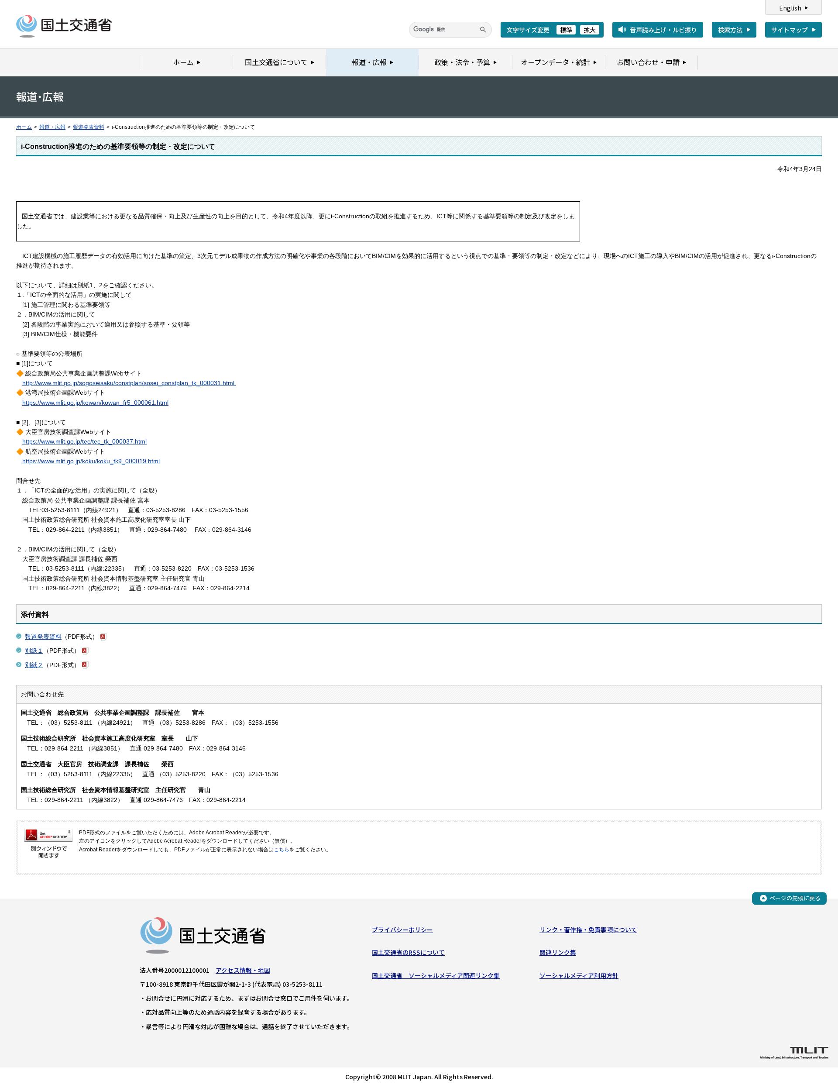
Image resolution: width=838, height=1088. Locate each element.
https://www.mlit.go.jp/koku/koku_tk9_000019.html (91, 461)
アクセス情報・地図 (243, 970)
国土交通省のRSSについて (408, 952)
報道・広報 (52, 127)
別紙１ (34, 650)
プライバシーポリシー (402, 929)
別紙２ (34, 664)
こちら (281, 850)
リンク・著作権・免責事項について (588, 929)
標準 (566, 29)
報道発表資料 (88, 127)
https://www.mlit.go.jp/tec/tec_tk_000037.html (84, 441)
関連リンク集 (557, 952)
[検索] (483, 29)
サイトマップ (789, 29)
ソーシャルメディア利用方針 (578, 975)
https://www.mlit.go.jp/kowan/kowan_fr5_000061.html (95, 402)
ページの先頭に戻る (795, 898)
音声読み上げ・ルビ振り (663, 29)
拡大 (590, 29)
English (790, 7)
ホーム (24, 127)
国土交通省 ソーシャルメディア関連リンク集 (436, 975)
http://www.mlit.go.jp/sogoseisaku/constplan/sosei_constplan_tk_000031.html (129, 382)
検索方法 (730, 29)
